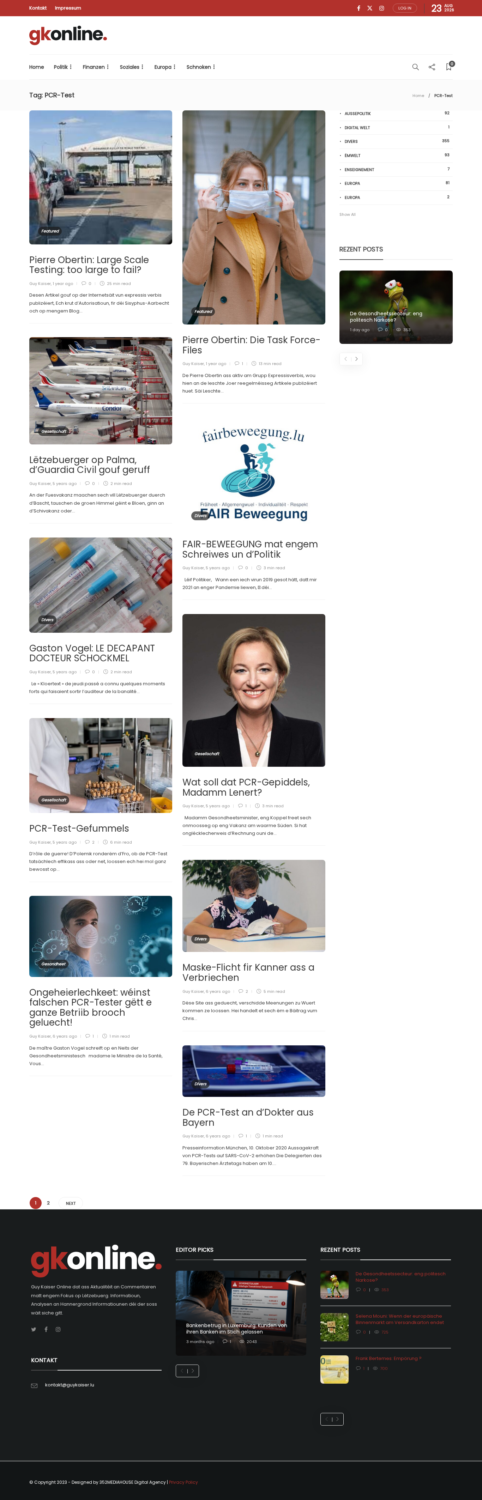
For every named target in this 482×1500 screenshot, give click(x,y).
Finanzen (94, 67)
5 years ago (65, 483)
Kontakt (38, 8)
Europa (163, 67)
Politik (61, 67)
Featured (50, 231)
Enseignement (397, 169)
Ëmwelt (397, 155)
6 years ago (218, 991)
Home (36, 67)
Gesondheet (53, 964)
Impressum (68, 8)
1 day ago (359, 330)
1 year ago (63, 283)
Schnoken (199, 67)
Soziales (129, 67)
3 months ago (200, 1341)
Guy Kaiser (40, 283)
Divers (200, 515)
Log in (404, 8)
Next (71, 1203)
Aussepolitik (397, 113)
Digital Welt (397, 127)
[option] (396, 307)
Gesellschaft (53, 431)
